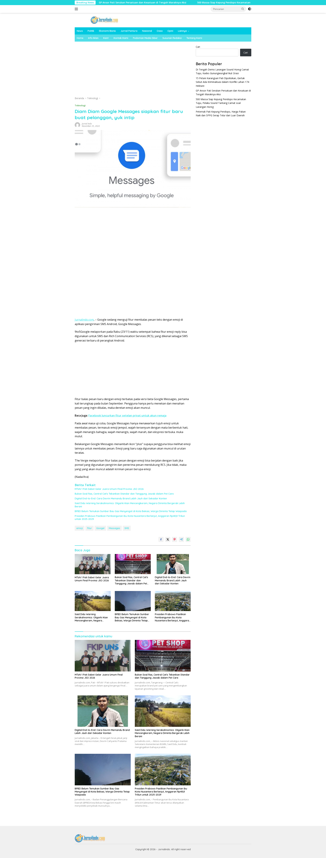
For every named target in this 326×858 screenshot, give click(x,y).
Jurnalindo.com (84, 319)
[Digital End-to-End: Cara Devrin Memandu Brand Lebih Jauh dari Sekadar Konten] (173, 564)
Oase (160, 30)
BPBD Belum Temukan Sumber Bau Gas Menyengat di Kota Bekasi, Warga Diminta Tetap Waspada (131, 511)
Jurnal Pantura (129, 30)
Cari (198, 46)
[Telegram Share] (181, 539)
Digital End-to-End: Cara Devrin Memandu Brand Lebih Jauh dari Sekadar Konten (121, 498)
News (80, 30)
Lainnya (182, 30)
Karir (106, 38)
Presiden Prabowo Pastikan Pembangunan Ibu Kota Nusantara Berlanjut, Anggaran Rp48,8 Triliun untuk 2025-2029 (130, 517)
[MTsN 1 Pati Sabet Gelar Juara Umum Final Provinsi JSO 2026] (93, 564)
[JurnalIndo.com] (104, 19)
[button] (242, 9)
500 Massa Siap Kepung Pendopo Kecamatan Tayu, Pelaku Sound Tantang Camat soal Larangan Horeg (224, 2)
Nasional (147, 30)
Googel (100, 528)
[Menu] (77, 9)
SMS (126, 528)
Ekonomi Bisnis (107, 30)
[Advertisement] (132, 70)
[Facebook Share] (161, 539)
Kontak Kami (121, 38)
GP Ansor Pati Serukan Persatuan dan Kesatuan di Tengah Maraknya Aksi (108, 2)
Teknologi (80, 105)
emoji (79, 528)
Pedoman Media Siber (145, 38)
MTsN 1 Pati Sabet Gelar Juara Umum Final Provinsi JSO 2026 (109, 489)
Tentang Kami (194, 38)
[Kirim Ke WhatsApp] (188, 539)
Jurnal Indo (87, 123)
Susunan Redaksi (172, 38)
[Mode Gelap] (249, 9)
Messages (114, 528)
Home (80, 38)
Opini (170, 30)
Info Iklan (93, 38)
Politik (91, 30)
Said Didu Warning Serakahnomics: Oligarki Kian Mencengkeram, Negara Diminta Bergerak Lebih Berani (130, 505)
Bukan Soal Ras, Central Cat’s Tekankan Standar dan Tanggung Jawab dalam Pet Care (124, 493)
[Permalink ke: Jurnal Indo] (77, 124)
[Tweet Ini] (167, 539)
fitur (89, 528)
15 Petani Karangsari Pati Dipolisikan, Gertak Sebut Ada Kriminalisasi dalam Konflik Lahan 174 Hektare (222, 82)
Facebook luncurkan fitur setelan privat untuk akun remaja (127, 415)
